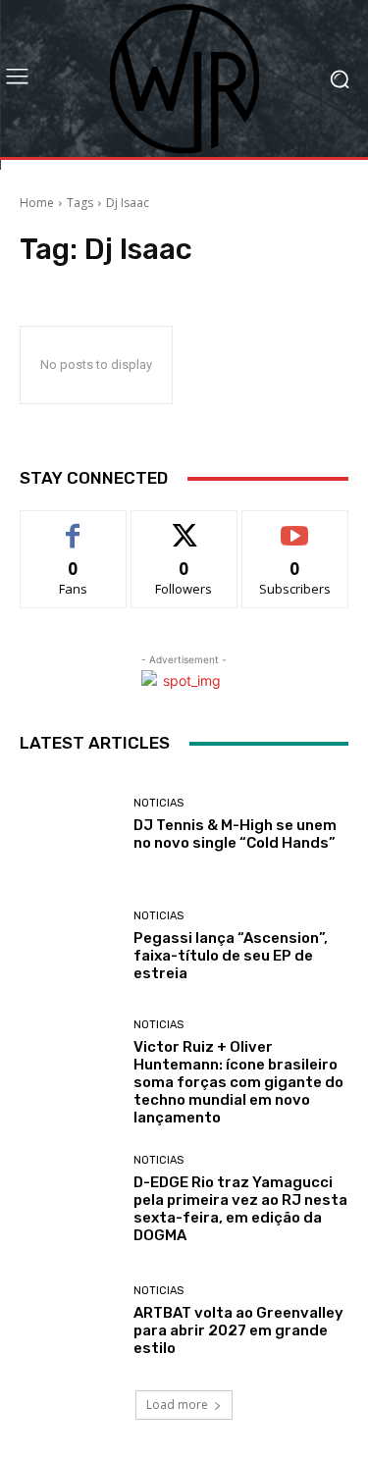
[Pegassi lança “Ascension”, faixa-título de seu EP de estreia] (69, 947)
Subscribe (295, 525)
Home (37, 202)
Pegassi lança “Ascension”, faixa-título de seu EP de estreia (230, 955)
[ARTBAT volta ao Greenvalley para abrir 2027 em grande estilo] (69, 1322)
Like (73, 525)
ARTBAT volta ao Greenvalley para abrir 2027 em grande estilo (238, 1330)
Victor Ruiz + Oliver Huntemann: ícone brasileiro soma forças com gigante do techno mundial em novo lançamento (238, 1082)
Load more (177, 1404)
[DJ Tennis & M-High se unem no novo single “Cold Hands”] (69, 824)
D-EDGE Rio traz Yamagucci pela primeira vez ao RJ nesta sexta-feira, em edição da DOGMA (240, 1208)
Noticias (158, 803)
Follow (184, 525)
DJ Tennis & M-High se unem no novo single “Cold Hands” (235, 834)
